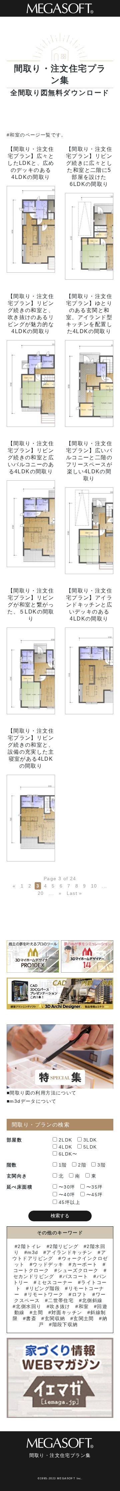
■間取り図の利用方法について (42, 1092)
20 (41, 893)
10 (94, 886)
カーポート (84, 1264)
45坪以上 (69, 1202)
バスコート (75, 1276)
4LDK (65, 1147)
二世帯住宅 (61, 1300)
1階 (63, 1165)
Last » (74, 893)
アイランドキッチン (69, 1252)
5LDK (90, 1147)
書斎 (31, 1318)
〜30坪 (67, 1187)
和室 (84, 1306)
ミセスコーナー (55, 1282)
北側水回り (28, 1306)
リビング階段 (44, 1288)
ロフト (79, 1294)
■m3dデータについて (31, 1101)
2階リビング (64, 1246)
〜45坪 (94, 1194)
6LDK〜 (68, 1154)
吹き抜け (60, 1306)
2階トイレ (29, 1246)
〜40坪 (67, 1194)
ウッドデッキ (48, 1264)
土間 (38, 1312)
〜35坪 (94, 1187)
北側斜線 (92, 1300)
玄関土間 (83, 1318)
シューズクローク (77, 1270)
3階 (101, 1165)
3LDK (90, 1140)
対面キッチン (66, 1312)
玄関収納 (55, 1318)
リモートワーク (45, 1294)
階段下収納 (65, 1324)
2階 (82, 1165)
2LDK (65, 1140)
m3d (32, 1252)
